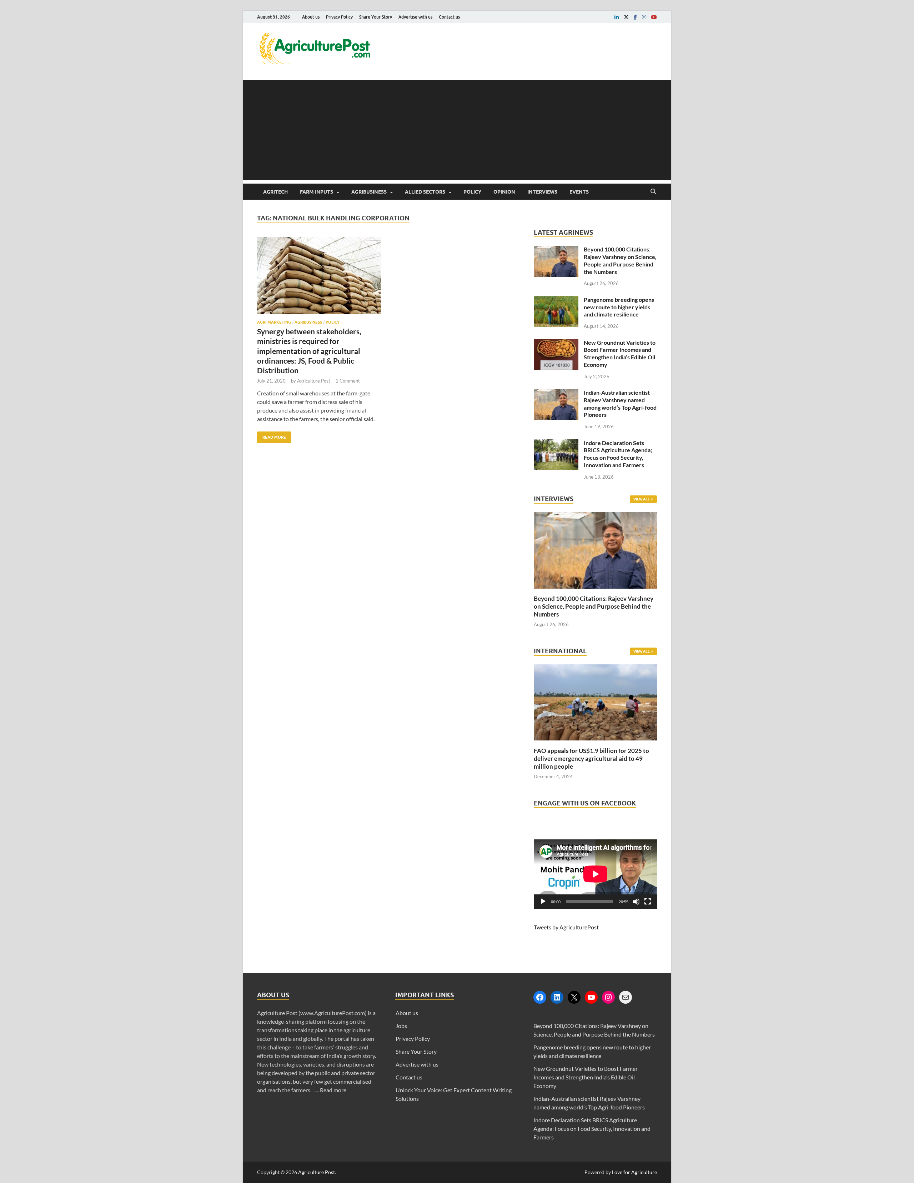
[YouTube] (591, 997)
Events (579, 192)
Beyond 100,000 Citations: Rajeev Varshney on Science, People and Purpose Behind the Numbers (620, 260)
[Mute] (636, 901)
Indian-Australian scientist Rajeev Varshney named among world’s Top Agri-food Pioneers (620, 403)
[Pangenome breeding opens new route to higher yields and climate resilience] (556, 300)
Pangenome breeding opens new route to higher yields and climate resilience (619, 307)
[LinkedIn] (557, 997)
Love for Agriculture (634, 1172)
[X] (574, 997)
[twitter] (626, 17)
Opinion (504, 192)
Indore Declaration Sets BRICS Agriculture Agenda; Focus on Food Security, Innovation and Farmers (618, 453)
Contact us (449, 17)
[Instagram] (608, 997)
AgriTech (275, 192)
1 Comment (348, 381)
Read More (271, 435)
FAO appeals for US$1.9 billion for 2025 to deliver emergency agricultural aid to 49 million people (591, 758)
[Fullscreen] (647, 901)
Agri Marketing (274, 322)
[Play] (543, 901)
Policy (472, 192)
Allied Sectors (425, 192)
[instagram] (644, 17)
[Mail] (625, 997)
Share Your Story (375, 17)
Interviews (542, 192)
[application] (595, 874)
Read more (333, 1090)
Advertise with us (415, 17)
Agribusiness (369, 192)
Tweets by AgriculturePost (566, 927)
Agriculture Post (313, 381)
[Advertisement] (457, 130)
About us (311, 17)
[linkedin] (617, 17)
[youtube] (654, 17)
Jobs (401, 1025)
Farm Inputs (316, 192)
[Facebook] (539, 997)
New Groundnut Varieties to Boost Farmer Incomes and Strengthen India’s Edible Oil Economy (620, 353)
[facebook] (635, 17)
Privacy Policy (339, 17)
